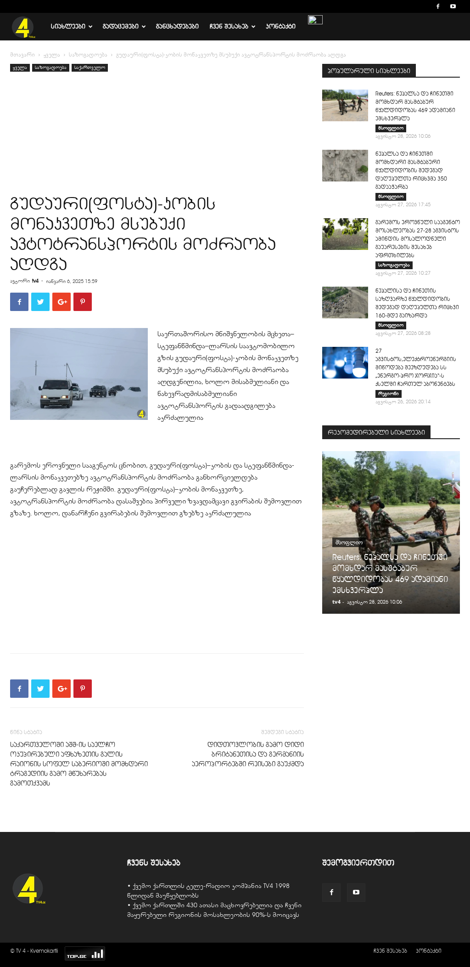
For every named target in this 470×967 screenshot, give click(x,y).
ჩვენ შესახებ (229, 26)
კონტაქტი (281, 26)
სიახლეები (68, 26)
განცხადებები (177, 26)
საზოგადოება (88, 54)
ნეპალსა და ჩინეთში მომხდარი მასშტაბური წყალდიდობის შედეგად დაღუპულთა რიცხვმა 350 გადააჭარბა (411, 170)
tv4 (35, 280)
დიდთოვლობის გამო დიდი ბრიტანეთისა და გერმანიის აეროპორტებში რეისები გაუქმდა (248, 754)
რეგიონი (388, 393)
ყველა (52, 54)
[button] (424, 6)
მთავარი (22, 54)
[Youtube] (453, 6)
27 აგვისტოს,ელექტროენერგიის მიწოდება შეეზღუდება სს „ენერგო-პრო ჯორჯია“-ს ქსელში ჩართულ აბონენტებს (415, 367)
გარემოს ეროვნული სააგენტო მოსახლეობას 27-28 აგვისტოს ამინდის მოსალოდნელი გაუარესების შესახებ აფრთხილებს (417, 239)
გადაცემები (121, 26)
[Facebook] (438, 6)
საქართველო (89, 67)
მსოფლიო (390, 128)
